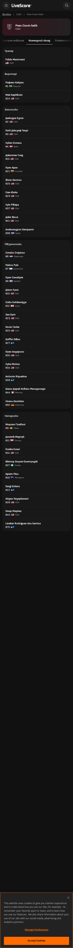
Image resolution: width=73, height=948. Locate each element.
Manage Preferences (36, 929)
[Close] (68, 897)
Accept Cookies (36, 940)
